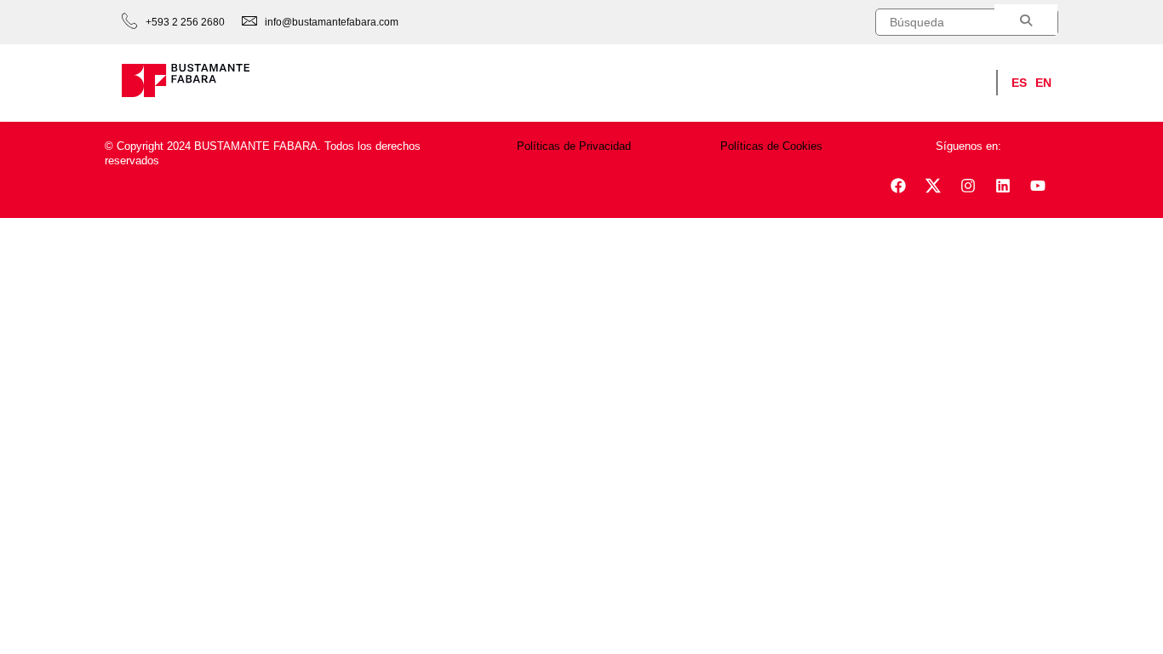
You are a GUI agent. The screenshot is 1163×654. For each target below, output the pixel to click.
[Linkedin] (1003, 185)
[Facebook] (898, 185)
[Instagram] (968, 185)
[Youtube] (1038, 185)
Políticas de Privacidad (574, 146)
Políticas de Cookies (771, 146)
